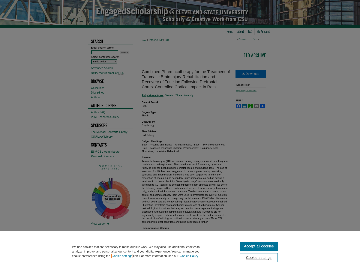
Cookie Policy (189, 256)
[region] (180, 251)
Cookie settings (122, 256)
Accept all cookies (259, 246)
